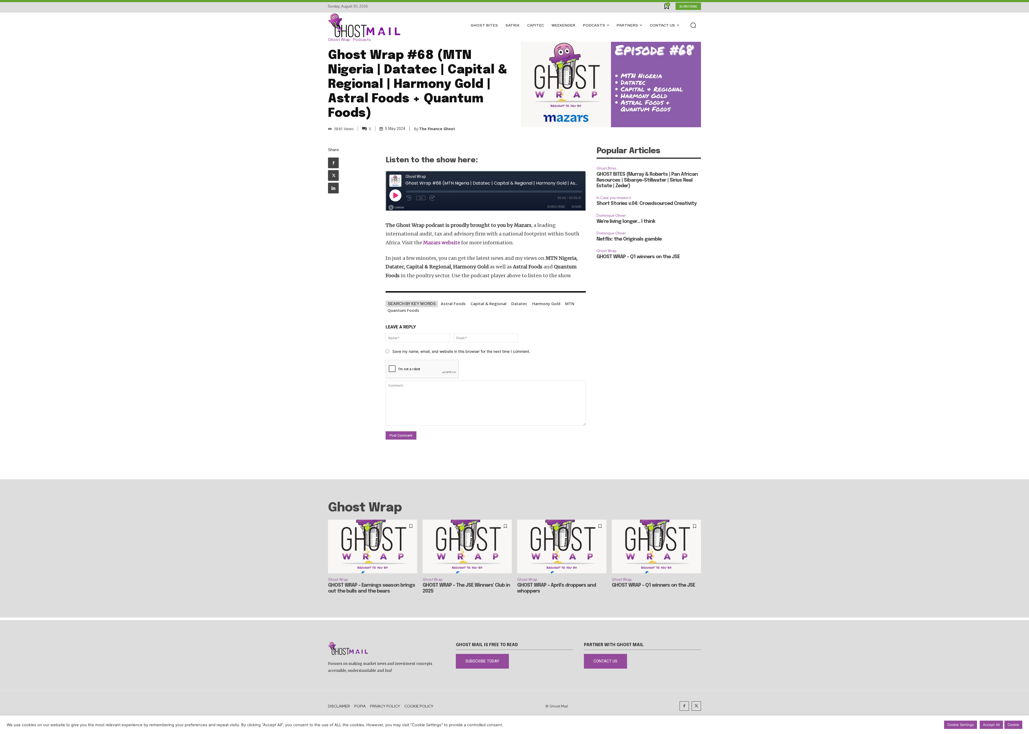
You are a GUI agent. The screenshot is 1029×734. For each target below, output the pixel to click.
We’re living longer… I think (625, 221)
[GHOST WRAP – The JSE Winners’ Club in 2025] (467, 546)
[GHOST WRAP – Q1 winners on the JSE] (656, 546)
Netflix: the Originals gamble (629, 239)
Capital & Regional (488, 303)
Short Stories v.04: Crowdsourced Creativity (646, 203)
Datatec (519, 303)
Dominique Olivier (611, 215)
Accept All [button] (991, 724)
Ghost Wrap (339, 40)
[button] (693, 25)
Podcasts (362, 40)
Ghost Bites (606, 168)
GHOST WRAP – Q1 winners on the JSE (638, 256)
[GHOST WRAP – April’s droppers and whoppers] (561, 546)
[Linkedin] (333, 188)
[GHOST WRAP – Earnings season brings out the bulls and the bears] (372, 546)
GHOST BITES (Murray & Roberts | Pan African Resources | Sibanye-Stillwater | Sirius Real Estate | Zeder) (647, 180)
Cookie (1013, 724)
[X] (333, 175)
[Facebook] (333, 163)
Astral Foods (453, 303)
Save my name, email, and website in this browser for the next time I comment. (461, 351)
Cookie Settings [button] (960, 724)
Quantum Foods (403, 310)
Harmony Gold (546, 303)
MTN (569, 303)
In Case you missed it (613, 198)
